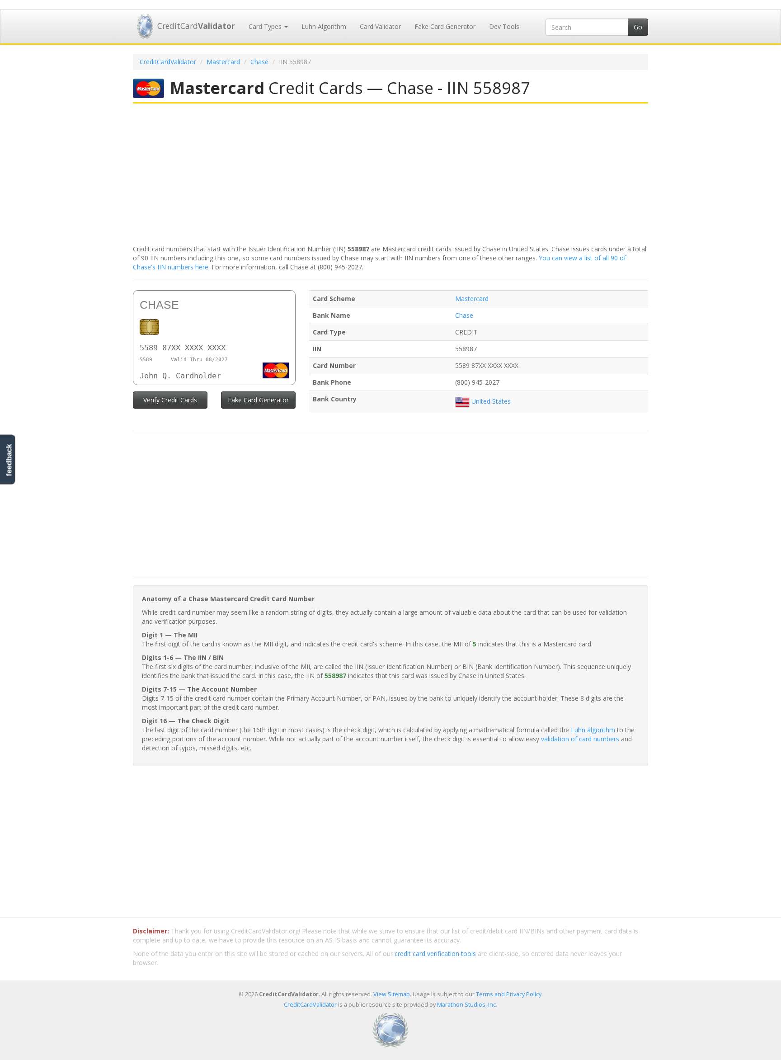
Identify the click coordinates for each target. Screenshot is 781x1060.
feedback (9, 460)
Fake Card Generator (444, 26)
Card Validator (380, 26)
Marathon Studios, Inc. (467, 1004)
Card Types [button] (266, 26)
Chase (259, 61)
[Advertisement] (390, 175)
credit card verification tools (435, 953)
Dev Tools (504, 26)
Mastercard (223, 61)
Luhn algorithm (593, 730)
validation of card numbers (580, 739)
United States (490, 401)
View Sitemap (391, 994)
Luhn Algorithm (323, 26)
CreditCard (196, 25)
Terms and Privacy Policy (508, 994)
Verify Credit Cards (170, 400)
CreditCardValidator (168, 61)
